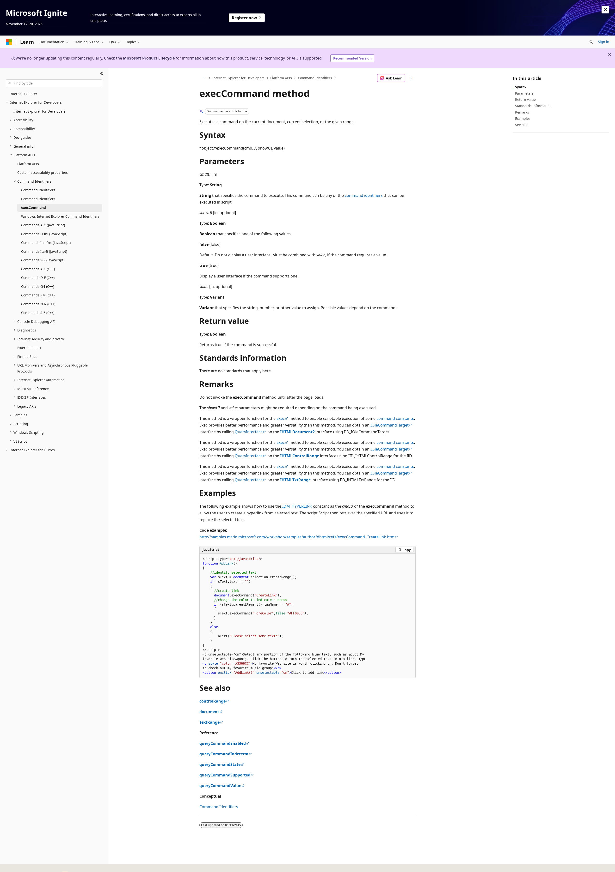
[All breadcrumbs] (203, 78)
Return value (525, 99)
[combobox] (54, 83)
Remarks (522, 112)
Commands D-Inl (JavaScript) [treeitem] (44, 234)
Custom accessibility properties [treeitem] (42, 172)
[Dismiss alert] (605, 9)
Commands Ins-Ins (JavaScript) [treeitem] (46, 242)
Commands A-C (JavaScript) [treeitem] (43, 225)
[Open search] (591, 42)
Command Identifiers (315, 78)
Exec (281, 418)
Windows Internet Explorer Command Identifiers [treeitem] (60, 216)
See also (521, 124)
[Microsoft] (9, 42)
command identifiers (364, 195)
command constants (395, 418)
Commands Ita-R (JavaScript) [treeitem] (44, 251)
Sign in (603, 41)
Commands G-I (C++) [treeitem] (37, 286)
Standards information (533, 105)
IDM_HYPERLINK (297, 506)
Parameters (524, 93)
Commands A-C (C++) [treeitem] (38, 269)
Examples (522, 118)
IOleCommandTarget (389, 425)
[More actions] (411, 78)
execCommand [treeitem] (33, 207)
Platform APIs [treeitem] (28, 164)
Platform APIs (281, 78)
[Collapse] (102, 74)
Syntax (520, 87)
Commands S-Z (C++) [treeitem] (37, 312)
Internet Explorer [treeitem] (23, 93)
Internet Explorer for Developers (238, 78)
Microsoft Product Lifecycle (149, 58)
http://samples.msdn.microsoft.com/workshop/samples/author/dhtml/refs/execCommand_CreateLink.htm (296, 537)
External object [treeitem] (29, 347)
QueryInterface (249, 431)
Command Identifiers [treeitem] (38, 190)
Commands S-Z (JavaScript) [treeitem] (42, 260)
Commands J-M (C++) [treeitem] (38, 295)
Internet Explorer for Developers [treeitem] (39, 111)
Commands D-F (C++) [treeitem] (38, 277)
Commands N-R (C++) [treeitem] (38, 304)
